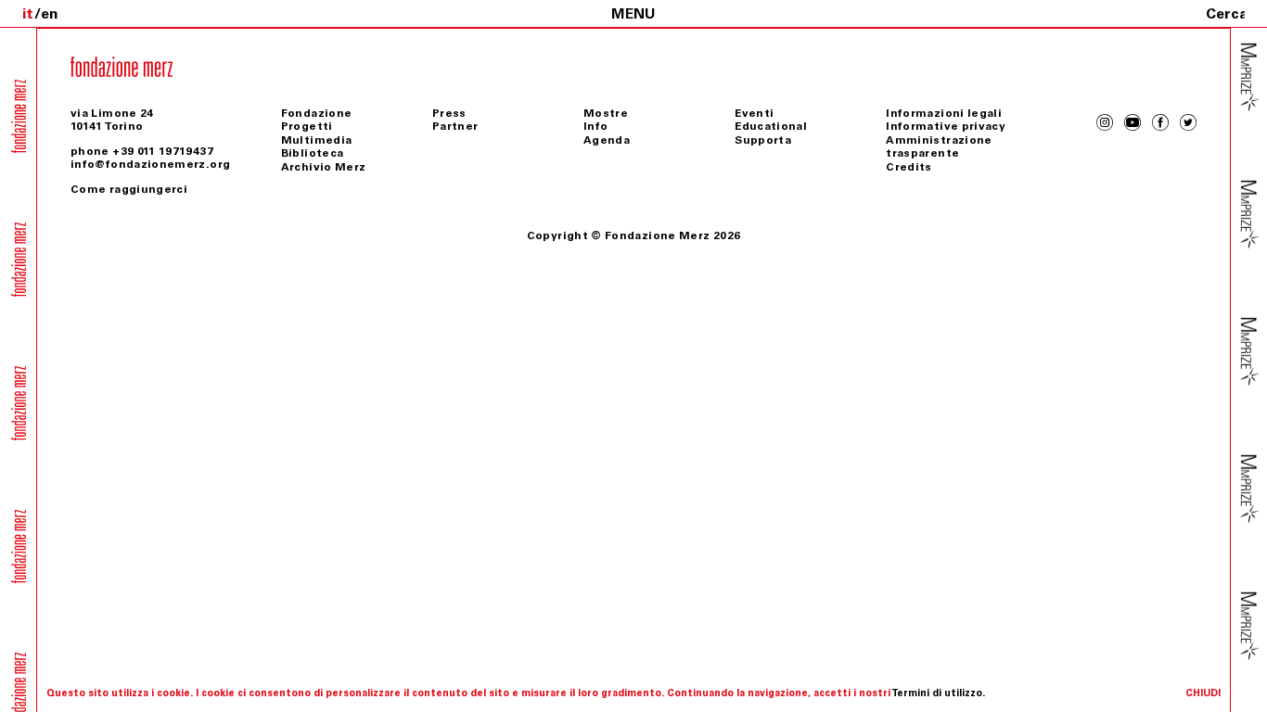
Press (449, 113)
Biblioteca (312, 152)
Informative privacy (945, 126)
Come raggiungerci (128, 189)
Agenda (606, 140)
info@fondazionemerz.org (150, 164)
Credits (909, 166)
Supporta (763, 140)
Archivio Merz (323, 166)
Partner (455, 126)
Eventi (754, 113)
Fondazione (316, 113)
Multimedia (316, 140)
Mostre (605, 113)
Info (595, 126)
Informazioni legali (944, 113)
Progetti (307, 126)
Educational (771, 126)
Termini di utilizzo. (938, 693)
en (49, 13)
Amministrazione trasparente (939, 146)
